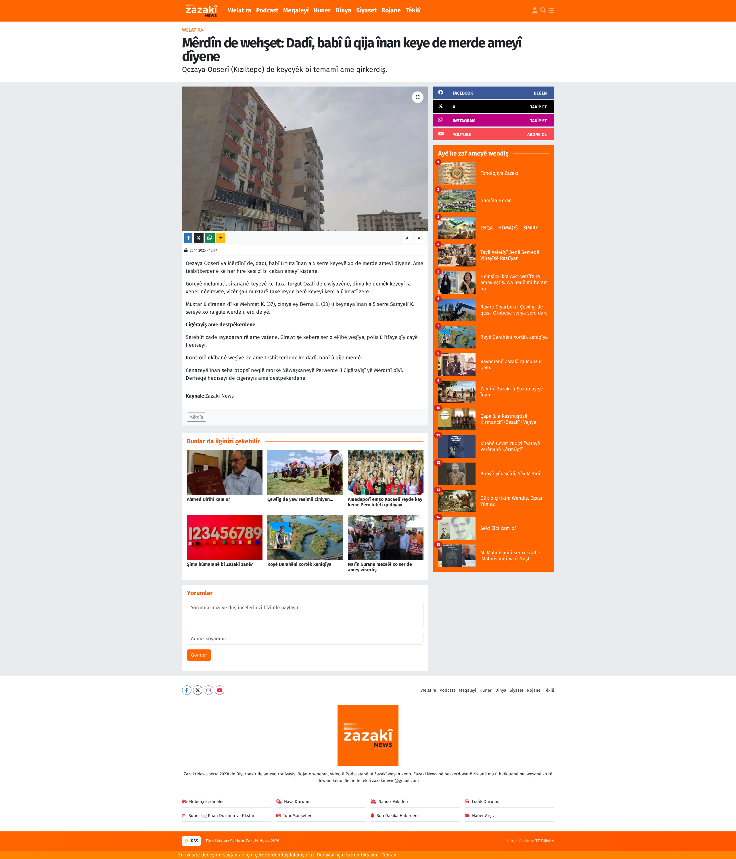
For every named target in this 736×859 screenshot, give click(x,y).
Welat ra (239, 10)
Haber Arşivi (484, 815)
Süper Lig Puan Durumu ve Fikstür (222, 815)
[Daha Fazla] (220, 238)
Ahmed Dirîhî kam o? (208, 499)
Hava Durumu (297, 801)
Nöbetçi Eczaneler (206, 801)
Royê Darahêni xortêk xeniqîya (299, 564)
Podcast (267, 10)
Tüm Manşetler (297, 815)
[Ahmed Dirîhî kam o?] (224, 472)
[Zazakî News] (201, 11)
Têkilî (413, 10)
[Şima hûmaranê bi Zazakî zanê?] (224, 537)
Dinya (343, 10)
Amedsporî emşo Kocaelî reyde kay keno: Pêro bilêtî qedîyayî (385, 501)
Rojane (391, 10)
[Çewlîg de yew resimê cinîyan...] (305, 472)
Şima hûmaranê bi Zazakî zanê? (220, 564)
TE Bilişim (544, 840)
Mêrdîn (196, 417)
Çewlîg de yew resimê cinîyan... (300, 499)
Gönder (199, 655)
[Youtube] (219, 690)
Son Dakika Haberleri (397, 815)
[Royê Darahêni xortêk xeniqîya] (305, 537)
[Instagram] (208, 690)
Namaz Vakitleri (393, 801)
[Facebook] (186, 690)
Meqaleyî (296, 10)
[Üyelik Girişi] (535, 11)
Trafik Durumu (485, 801)
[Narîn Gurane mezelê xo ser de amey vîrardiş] (385, 537)
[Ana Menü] (551, 11)
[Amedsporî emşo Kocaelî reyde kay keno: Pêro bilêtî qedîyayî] (385, 472)
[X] (197, 690)
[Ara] (543, 11)
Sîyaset (366, 10)
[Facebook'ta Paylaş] (188, 238)
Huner (322, 10)
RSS (194, 840)
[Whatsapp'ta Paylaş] (210, 238)
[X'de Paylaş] (199, 238)
